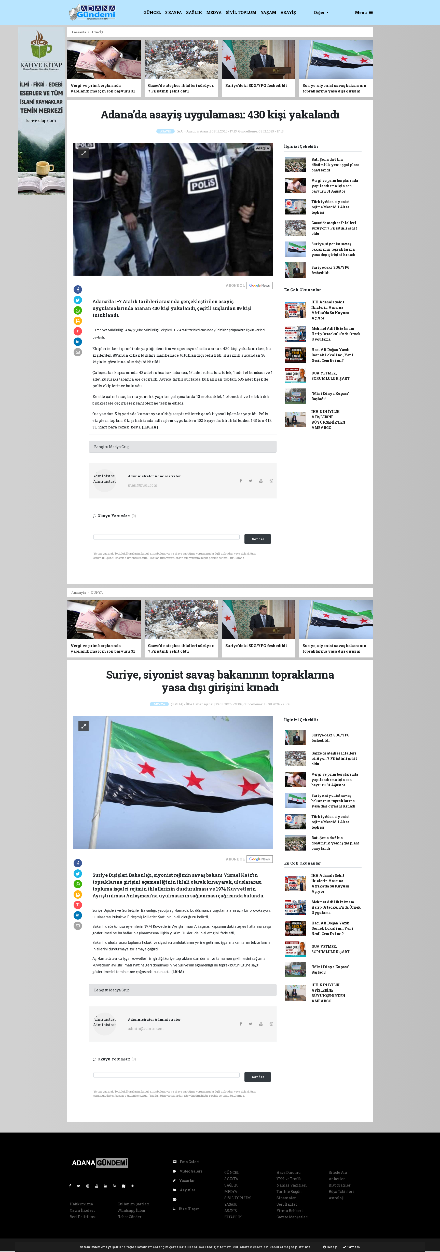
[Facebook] (72, 1185)
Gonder (258, 539)
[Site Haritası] (126, 1185)
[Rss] (116, 1185)
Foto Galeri (189, 1161)
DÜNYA (97, 592)
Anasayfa (79, 32)
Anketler (337, 1178)
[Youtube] (98, 1185)
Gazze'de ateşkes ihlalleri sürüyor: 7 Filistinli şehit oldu (334, 228)
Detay (331, 1247)
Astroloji (336, 1197)
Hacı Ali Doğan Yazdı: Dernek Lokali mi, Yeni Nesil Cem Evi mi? (332, 355)
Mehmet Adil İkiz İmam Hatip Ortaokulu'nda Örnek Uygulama (336, 334)
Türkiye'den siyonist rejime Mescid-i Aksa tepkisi (330, 207)
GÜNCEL (152, 12)
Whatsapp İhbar (131, 1210)
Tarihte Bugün (289, 1191)
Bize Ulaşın (189, 1208)
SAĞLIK (194, 12)
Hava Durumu (288, 1172)
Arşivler (187, 1190)
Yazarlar (186, 1180)
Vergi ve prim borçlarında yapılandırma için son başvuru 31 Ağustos (334, 186)
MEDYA (214, 12)
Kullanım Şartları (133, 1204)
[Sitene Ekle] (134, 1185)
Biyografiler (340, 1185)
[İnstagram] (89, 1185)
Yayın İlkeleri (82, 1210)
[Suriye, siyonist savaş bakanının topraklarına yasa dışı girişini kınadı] (173, 782)
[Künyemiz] (176, 1199)
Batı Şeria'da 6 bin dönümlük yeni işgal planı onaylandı (335, 164)
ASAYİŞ (288, 12)
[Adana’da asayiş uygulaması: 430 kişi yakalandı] (173, 208)
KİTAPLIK (233, 1217)
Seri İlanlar (287, 1204)
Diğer (319, 12)
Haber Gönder (129, 1216)
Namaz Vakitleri (292, 1185)
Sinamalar (286, 1197)
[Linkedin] (107, 1185)
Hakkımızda (81, 1204)
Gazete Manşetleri (293, 1217)
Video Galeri (190, 1171)
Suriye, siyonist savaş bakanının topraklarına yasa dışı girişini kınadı (333, 249)
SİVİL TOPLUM (241, 12)
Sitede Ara (338, 1172)
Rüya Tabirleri (341, 1191)
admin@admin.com (146, 1028)
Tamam (353, 1247)
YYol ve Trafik (289, 1178)
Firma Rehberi (290, 1210)
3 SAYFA (173, 12)
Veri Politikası (83, 1216)
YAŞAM (268, 12)
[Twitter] (80, 1185)
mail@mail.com (143, 485)
